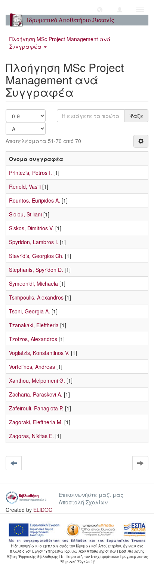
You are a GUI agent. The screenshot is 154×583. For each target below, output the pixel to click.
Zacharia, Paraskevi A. (35, 394)
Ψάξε (136, 115)
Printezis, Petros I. (30, 172)
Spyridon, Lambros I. (33, 242)
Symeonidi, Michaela (33, 283)
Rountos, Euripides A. (34, 200)
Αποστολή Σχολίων (83, 502)
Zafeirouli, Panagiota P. (36, 408)
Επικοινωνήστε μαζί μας (91, 494)
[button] (100, 9)
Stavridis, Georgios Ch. (36, 255)
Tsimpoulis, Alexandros (36, 297)
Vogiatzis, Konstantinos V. (39, 352)
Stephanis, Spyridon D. (36, 269)
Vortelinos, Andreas (32, 366)
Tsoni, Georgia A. (29, 311)
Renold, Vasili (25, 186)
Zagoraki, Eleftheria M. (36, 422)
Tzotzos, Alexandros (33, 339)
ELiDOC (42, 509)
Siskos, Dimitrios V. (31, 228)
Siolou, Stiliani (25, 214)
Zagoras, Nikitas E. (31, 436)
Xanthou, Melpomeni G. (37, 380)
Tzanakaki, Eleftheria (34, 325)
